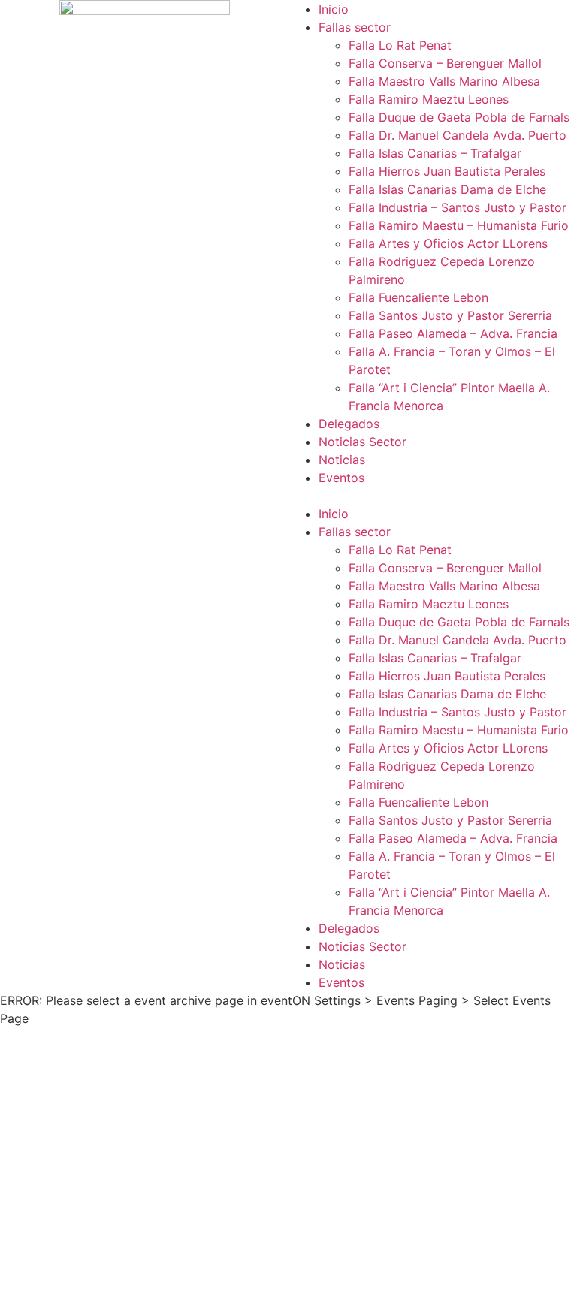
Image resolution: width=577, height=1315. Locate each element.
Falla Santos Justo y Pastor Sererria (450, 315)
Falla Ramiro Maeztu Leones (429, 99)
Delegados (349, 423)
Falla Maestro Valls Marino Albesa (444, 81)
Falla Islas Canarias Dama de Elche (447, 189)
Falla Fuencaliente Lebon (418, 297)
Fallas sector (355, 27)
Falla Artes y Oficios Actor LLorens (448, 243)
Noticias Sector (362, 441)
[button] (432, 496)
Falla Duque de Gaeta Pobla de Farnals (459, 117)
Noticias (342, 459)
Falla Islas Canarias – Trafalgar (435, 153)
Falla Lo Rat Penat (400, 45)
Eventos (341, 477)
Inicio (334, 9)
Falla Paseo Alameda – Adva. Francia (453, 333)
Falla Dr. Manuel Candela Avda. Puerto (457, 135)
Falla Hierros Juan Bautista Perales (447, 171)
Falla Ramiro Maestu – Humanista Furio (459, 225)
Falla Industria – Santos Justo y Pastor (457, 207)
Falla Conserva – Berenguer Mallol (445, 63)
